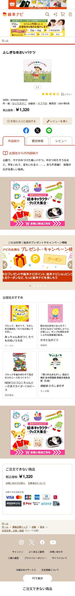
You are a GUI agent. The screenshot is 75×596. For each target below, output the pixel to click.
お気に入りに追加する (23, 121)
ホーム (5, 40)
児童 (34, 527)
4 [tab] (41, 286)
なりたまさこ (19, 103)
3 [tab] (37, 286)
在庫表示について (37, 483)
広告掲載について (50, 570)
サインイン (17, 552)
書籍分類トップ (20, 527)
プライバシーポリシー (35, 558)
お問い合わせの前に (15, 483)
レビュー (61, 141)
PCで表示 (37, 578)
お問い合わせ (56, 552)
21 (62, 94)
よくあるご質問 (36, 552)
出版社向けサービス (26, 570)
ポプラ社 (42, 103)
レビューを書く (59, 121)
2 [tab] (34, 286)
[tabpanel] (37, 261)
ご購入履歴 (13, 558)
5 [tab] (45, 286)
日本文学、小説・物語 (13, 530)
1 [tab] (30, 286)
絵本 (42, 527)
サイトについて (59, 558)
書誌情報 (37, 141)
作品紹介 (14, 141)
